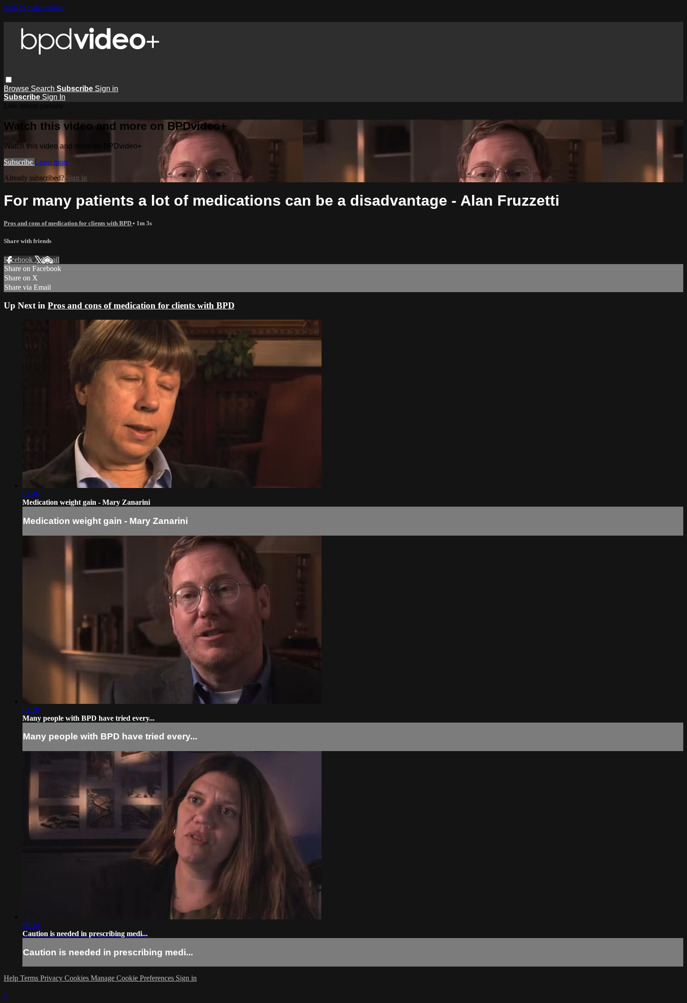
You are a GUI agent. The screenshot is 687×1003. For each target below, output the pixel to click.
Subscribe (19, 162)
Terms (30, 978)
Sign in (106, 89)
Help (12, 978)
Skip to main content (34, 8)
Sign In (53, 97)
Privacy (52, 978)
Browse (17, 89)
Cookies (77, 978)
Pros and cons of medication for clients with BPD (68, 223)
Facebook (19, 260)
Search (44, 89)
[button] (9, 80)
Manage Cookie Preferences (133, 978)
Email (50, 260)
